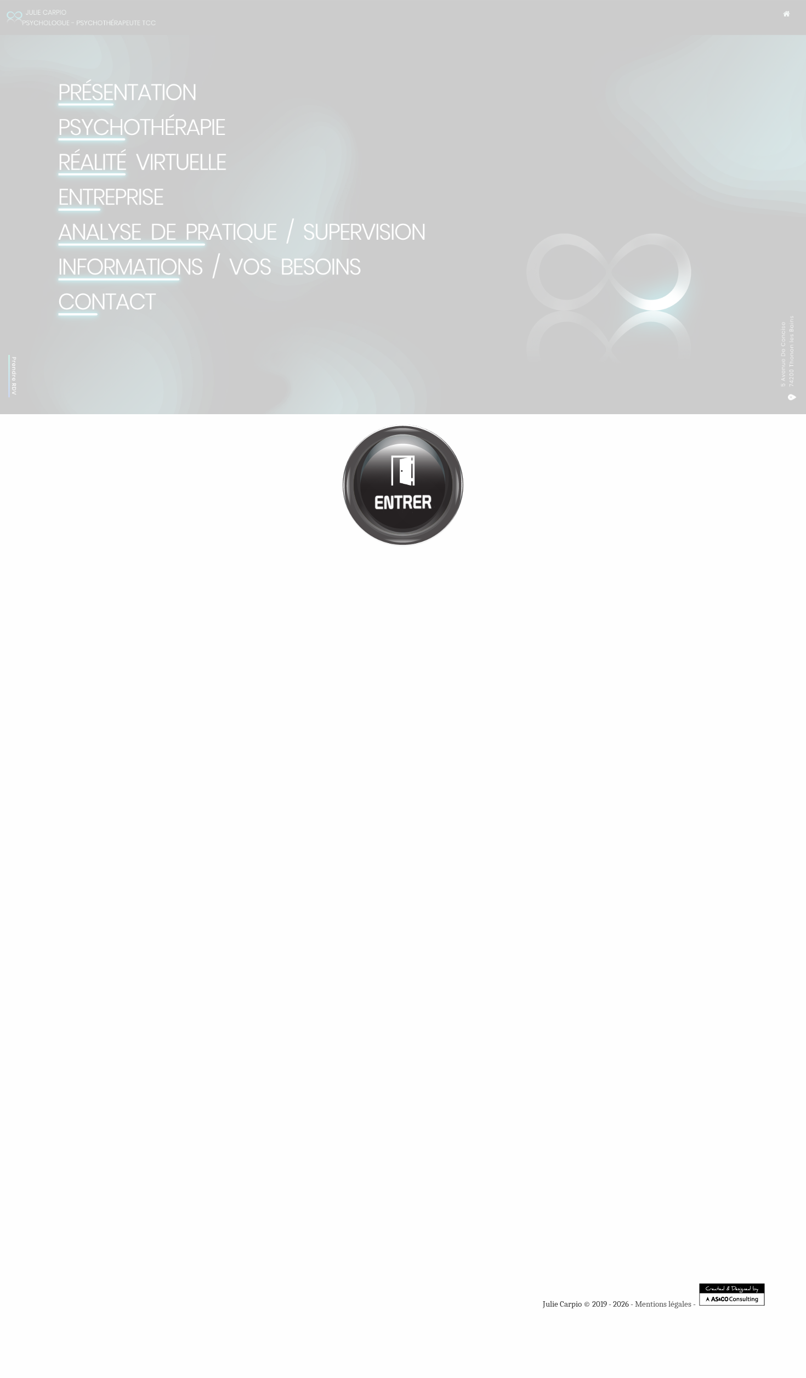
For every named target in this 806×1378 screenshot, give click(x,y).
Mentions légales (663, 1304)
